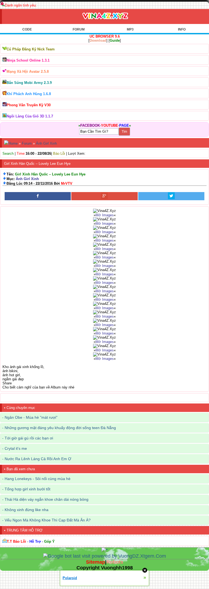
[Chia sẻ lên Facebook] (37, 196)
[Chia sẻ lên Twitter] (171, 196)
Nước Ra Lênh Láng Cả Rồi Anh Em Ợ (38, 459)
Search (8, 153)
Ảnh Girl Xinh (46, 143)
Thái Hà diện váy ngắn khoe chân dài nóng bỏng (46, 499)
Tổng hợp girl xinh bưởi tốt (27, 489)
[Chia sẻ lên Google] (104, 196)
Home (13, 143)
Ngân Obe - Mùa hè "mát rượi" (31, 417)
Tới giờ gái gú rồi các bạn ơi (29, 438)
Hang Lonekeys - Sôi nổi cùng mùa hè (37, 478)
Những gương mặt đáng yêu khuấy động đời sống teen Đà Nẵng (60, 428)
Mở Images (105, 215)
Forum (27, 143)
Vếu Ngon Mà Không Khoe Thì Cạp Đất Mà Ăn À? (48, 520)
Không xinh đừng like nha (26, 510)
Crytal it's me (16, 448)
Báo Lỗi (59, 153)
